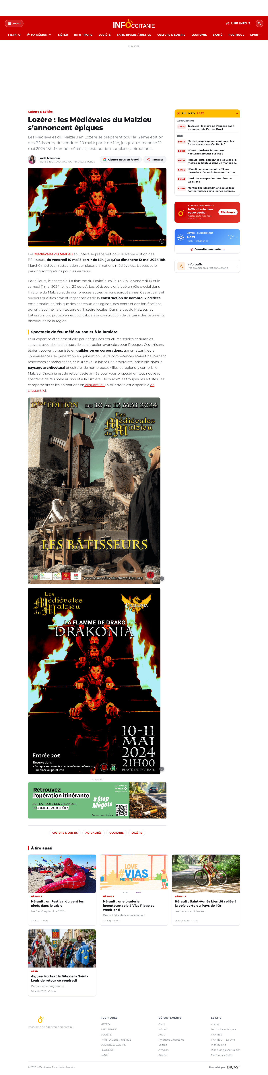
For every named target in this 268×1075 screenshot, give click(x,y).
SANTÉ (217, 34)
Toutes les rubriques (223, 1029)
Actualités (94, 832)
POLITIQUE (236, 34)
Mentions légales (221, 1055)
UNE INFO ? (238, 23)
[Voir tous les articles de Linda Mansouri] (32, 159)
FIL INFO (14, 34)
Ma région (39, 35)
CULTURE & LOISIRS (171, 34)
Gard (161, 1024)
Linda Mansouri (49, 158)
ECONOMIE (199, 34)
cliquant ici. (94, 385)
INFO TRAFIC (83, 34)
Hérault (163, 1029)
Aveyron (163, 1049)
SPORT (255, 34)
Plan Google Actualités (225, 1049)
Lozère (136, 832)
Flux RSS (216, 1034)
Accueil (215, 1024)
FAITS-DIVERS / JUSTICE (134, 34)
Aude (161, 1034)
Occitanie (116, 832)
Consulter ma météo (209, 249)
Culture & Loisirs (40, 111)
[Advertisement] (134, 74)
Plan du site (218, 1044)
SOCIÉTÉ (105, 34)
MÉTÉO (63, 34)
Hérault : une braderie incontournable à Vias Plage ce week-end (128, 906)
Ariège (162, 1055)
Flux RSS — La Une (223, 1039)
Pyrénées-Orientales (171, 1039)
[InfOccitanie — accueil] (134, 23)
